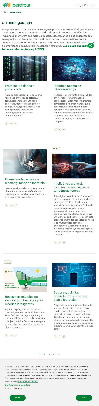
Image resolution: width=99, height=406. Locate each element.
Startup (8, 262)
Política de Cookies (28, 382)
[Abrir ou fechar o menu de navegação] (93, 5)
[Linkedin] (15, 123)
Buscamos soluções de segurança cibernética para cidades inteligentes (24, 300)
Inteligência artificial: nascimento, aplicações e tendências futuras (71, 187)
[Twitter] (11, 123)
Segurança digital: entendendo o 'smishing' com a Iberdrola (71, 296)
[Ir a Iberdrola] (13, 5)
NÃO (17, 398)
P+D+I (56, 149)
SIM (84, 398)
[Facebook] (6, 123)
